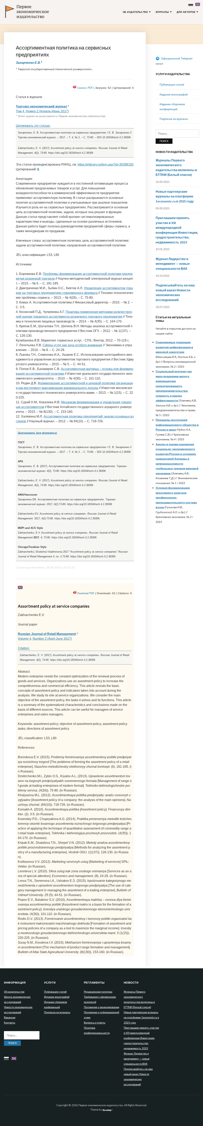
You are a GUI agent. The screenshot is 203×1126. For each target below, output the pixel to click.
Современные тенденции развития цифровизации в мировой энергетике (174, 347)
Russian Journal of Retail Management (47, 634)
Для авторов (186, 12)
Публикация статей (172, 84)
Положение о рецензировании (101, 1007)
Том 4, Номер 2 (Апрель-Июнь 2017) (42, 111)
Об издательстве (135, 12)
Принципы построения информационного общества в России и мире (177, 424)
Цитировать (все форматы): (37, 432)
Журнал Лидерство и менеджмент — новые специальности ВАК (173, 263)
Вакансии (9, 1017)
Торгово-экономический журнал (41, 106)
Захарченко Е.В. (28, 62)
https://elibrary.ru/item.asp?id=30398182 (106, 164)
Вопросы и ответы (94, 1022)
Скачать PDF (85, 87)
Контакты (9, 1022)
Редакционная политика (98, 991)
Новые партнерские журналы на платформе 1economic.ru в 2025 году (175, 196)
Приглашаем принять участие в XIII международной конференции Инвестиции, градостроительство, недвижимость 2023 (141, 1038)
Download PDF (85, 593)
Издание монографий (174, 94)
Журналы (162, 12)
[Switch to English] (198, 3)
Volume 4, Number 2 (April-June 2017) (45, 638)
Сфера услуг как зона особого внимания (72, 345)
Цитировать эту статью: (33, 125)
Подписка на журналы (174, 118)
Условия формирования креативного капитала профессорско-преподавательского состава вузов (176, 497)
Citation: (24, 648)
